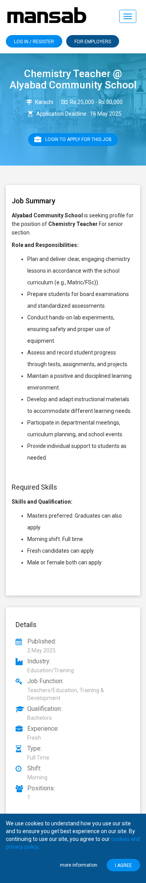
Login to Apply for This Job (78, 139)
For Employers (92, 41)
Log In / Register (34, 41)
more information (78, 865)
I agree (123, 865)
